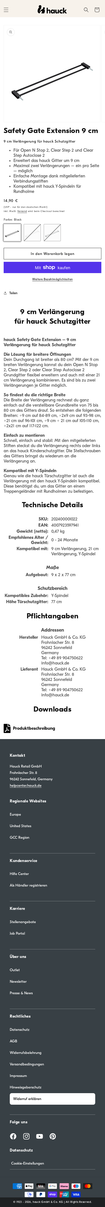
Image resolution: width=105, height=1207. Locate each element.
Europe (15, 814)
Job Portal (17, 933)
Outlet (15, 970)
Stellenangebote (23, 922)
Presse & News (21, 993)
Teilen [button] (13, 293)
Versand (22, 211)
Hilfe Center (19, 874)
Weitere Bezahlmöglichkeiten (52, 279)
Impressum (18, 1076)
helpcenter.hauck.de (26, 785)
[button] (6, 9)
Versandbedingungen (27, 1064)
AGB (13, 1041)
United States (20, 826)
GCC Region (19, 837)
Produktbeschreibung (34, 728)
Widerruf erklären (27, 1099)
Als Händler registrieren (28, 885)
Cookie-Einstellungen (27, 1163)
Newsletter (18, 981)
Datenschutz (20, 1029)
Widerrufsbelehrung (26, 1052)
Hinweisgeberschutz (26, 1087)
